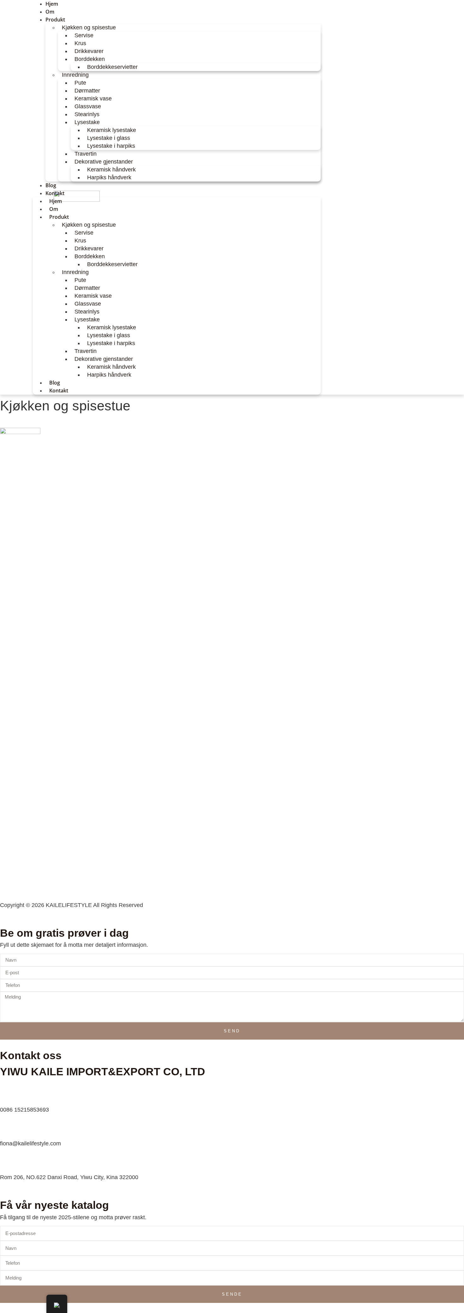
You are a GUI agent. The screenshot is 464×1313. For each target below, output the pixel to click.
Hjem (55, 201)
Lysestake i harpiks (111, 146)
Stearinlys (86, 114)
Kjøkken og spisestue (89, 27)
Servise (83, 35)
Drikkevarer (89, 51)
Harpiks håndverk (109, 177)
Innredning (75, 75)
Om (53, 209)
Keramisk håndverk (111, 169)
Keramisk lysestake (111, 130)
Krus (80, 43)
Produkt (55, 19)
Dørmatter (87, 90)
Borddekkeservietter (112, 67)
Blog (54, 382)
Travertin (85, 154)
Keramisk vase (93, 98)
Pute (80, 83)
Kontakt (54, 193)
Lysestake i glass (108, 138)
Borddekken (89, 59)
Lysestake (87, 122)
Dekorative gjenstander (103, 161)
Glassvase (87, 106)
